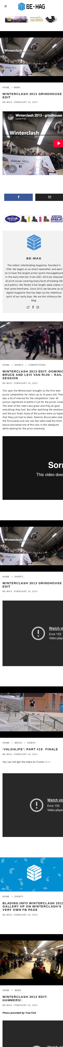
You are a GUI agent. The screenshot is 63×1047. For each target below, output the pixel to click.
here (47, 761)
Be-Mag (7, 102)
